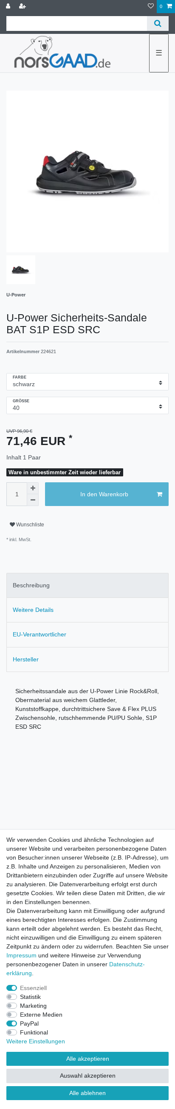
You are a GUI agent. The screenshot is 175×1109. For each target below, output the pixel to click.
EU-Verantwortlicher (39, 634)
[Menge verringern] (33, 500)
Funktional (34, 1032)
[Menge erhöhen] (33, 488)
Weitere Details (33, 609)
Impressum (21, 955)
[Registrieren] (23, 6)
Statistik (30, 996)
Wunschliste (29, 525)
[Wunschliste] (151, 6)
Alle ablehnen (87, 1093)
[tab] (87, 585)
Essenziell (33, 988)
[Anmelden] (9, 6)
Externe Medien (41, 1014)
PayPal (29, 1023)
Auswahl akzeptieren (88, 1075)
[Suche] (158, 23)
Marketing (33, 1005)
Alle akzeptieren (87, 1058)
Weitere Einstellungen (35, 1041)
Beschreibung (31, 585)
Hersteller (26, 659)
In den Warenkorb (104, 494)
